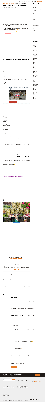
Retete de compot (35, 57)
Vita (33, 97)
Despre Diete (34, 81)
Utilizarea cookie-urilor (6, 394)
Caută (13, 379)
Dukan (34, 83)
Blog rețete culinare (5, 393)
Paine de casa (35, 71)
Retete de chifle (35, 72)
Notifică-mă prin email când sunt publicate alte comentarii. (18, 363)
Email (20, 355)
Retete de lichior (35, 58)
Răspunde (33, 301)
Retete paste (34, 89)
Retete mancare (34, 90)
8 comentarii (11, 12)
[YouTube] (36, 399)
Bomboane (34, 62)
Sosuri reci (34, 79)
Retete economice (35, 85)
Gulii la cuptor (4, 286)
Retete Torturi (35, 67)
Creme (35, 68)
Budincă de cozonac (13, 334)
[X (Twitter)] (16, 258)
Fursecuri (34, 63)
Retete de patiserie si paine (36, 70)
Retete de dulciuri (35, 61)
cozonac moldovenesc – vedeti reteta (11, 138)
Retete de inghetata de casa (36, 66)
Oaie (33, 93)
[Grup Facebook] (31, 399)
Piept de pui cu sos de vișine (36, 27)
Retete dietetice (34, 80)
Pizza (34, 88)
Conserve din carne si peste (36, 55)
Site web (28, 355)
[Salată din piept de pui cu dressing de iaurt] (26, 283)
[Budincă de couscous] (16, 290)
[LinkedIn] (21, 258)
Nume (12, 355)
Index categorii (23, 1)
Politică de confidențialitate (6, 395)
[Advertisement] (16, 18)
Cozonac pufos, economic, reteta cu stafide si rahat (17, 315)
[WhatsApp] (11, 258)
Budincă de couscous (35, 18)
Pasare (34, 94)
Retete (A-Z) (20, 1)
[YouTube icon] (18, 269)
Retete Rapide (34, 98)
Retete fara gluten (35, 84)
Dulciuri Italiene (35, 87)
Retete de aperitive (35, 50)
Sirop (34, 59)
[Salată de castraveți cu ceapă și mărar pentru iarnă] (16, 283)
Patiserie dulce (35, 64)
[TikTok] (35, 399)
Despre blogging (35, 44)
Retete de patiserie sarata (36, 75)
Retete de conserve (35, 54)
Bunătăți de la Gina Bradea (37, 381)
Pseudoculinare (34, 46)
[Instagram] (33, 399)
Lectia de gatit (34, 45)
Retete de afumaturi (35, 49)
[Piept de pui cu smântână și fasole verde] (7, 290)
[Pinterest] (19, 258)
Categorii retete (28, 1)
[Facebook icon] (14, 269)
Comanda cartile (39, 1)
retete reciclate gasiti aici (8, 33)
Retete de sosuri (34, 77)
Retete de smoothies (35, 76)
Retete (33, 48)
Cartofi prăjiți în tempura (36, 25)
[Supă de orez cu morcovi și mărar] (26, 290)
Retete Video (32, 1)
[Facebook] (14, 258)
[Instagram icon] (15, 269)
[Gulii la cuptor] (7, 283)
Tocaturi (34, 96)
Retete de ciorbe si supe (35, 53)
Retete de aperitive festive (36, 51)
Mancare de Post (35, 92)
